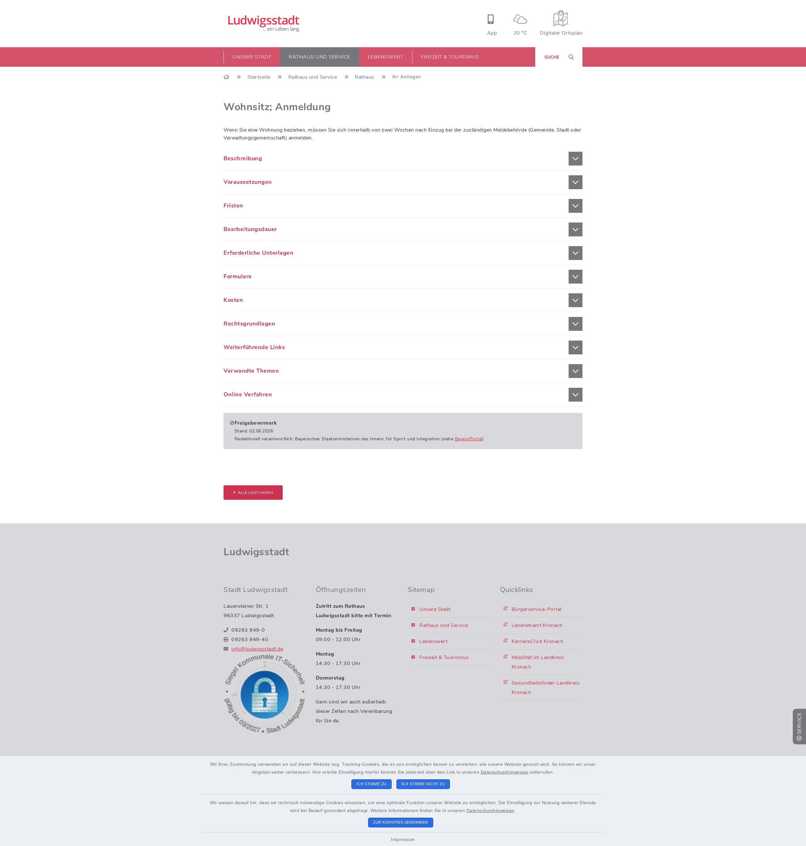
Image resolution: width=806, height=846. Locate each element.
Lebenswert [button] (385, 57)
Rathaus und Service (313, 77)
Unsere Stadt (434, 609)
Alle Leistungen (255, 492)
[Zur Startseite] (227, 77)
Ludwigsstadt (256, 552)
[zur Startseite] (263, 23)
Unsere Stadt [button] (251, 57)
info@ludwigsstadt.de (257, 649)
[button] (403, 158)
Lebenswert (433, 641)
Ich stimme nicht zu (423, 784)
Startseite (259, 77)
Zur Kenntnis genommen (400, 822)
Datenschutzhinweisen (505, 772)
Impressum (403, 839)
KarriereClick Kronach (538, 641)
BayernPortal (468, 439)
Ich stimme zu (371, 784)
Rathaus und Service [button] (319, 57)
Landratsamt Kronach (537, 625)
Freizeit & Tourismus (444, 657)
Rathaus (365, 77)
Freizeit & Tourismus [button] (450, 57)
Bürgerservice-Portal (537, 609)
